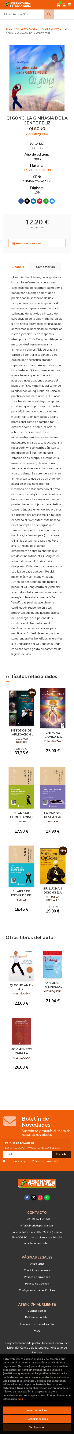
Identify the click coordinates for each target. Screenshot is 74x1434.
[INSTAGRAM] (40, 1197)
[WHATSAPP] (47, 1197)
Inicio (9, 28)
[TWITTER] (34, 1197)
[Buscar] (49, 14)
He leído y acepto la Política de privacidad (32, 1161)
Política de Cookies (37, 1283)
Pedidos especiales (37, 1317)
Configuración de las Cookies (37, 1290)
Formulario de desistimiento (37, 1324)
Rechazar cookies (37, 1419)
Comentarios (45, 267)
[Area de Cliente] (64, 5)
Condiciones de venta (37, 1270)
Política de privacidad (37, 1277)
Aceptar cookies (37, 1410)
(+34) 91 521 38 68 (37, 1219)
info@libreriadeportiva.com (37, 1225)
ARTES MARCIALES (27, 28)
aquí (20, 1399)
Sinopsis (18, 267)
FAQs (37, 1331)
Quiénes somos (37, 1311)
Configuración (37, 1427)
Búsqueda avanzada (64, 14)
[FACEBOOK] (27, 1197)
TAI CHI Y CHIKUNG (51, 28)
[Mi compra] (58, 5)
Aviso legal (37, 1264)
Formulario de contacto (37, 1243)
